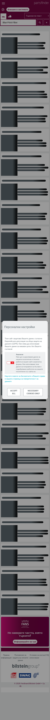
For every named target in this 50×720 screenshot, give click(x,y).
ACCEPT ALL (13, 392)
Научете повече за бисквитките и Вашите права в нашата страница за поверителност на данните (25, 378)
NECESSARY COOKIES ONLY (33, 392)
